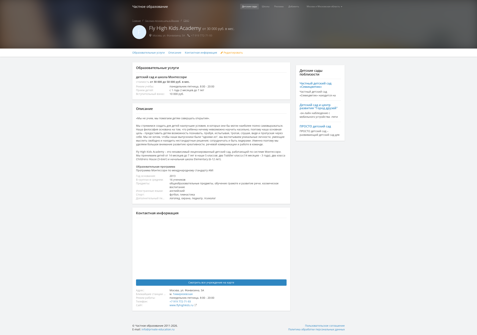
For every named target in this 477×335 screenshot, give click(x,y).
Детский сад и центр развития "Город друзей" (319, 106)
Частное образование (150, 6)
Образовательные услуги (148, 52)
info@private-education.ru (158, 329)
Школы (265, 6)
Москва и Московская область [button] (323, 6)
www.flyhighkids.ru (182, 305)
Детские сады (249, 6)
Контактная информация (201, 52)
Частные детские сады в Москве (162, 20)
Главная (136, 20)
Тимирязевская (183, 294)
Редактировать (233, 52)
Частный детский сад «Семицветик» (315, 85)
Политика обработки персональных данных (316, 329)
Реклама (279, 6)
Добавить (293, 6)
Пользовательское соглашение (325, 325)
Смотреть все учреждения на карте (211, 282)
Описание (174, 52)
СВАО (186, 20)
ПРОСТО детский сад (315, 126)
